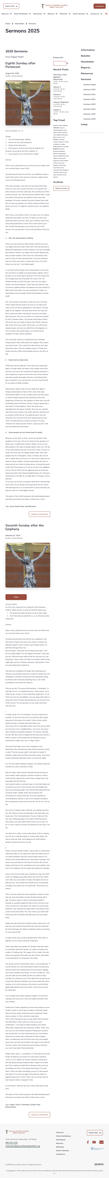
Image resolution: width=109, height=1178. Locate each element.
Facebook (88, 1142)
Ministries (63, 14)
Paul (22, 506)
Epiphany (62, 151)
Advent (56, 128)
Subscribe (59, 57)
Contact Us (95, 14)
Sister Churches (79, 14)
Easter (56, 149)
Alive (12, 506)
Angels (59, 132)
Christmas (61, 139)
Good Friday (56, 168)
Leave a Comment (39, 514)
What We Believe (21, 14)
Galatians (56, 165)
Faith (60, 156)
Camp (84, 124)
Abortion (55, 125)
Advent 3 (57, 94)
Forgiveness (62, 158)
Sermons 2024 (89, 109)
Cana (63, 137)
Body (54, 137)
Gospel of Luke (62, 172)
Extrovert (55, 156)
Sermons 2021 (89, 94)
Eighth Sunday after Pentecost (20, 65)
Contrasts (61, 142)
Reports (85, 67)
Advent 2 (57, 110)
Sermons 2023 (89, 104)
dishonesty (65, 146)
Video (16, 597)
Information (37, 14)
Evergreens (63, 153)
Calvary (59, 137)
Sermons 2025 (89, 114)
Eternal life (56, 153)
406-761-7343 (11, 1142)
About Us (5, 14)
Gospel (55, 172)
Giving (64, 165)
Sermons (86, 79)
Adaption (65, 125)
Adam (12, 1104)
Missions (51, 14)
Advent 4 (57, 87)
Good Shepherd (64, 170)
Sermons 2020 (89, 89)
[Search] (67, 63)
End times (61, 149)
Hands (65, 175)
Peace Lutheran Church (54, 6)
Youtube (94, 1142)
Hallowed (59, 175)
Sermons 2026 (89, 119)
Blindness (65, 135)
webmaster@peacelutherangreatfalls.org (22, 1146)
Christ (17, 1104)
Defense (59, 146)
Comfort (55, 142)
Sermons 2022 (89, 99)
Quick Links (9, 6)
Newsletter (87, 61)
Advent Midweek (58, 130)
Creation (62, 144)
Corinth (66, 142)
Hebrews (55, 177)
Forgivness (56, 161)
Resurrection (10, 1107)
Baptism (59, 135)
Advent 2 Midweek (61, 102)
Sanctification (30, 506)
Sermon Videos (89, 84)
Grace (54, 175)
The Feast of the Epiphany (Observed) (60, 77)
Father (64, 156)
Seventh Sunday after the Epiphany (24, 527)
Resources (87, 73)
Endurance (56, 151)
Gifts (60, 165)
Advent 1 (62, 128)
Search (106, 13)
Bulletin (85, 55)
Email (101, 1142)
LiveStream (99, 6)
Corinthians (25, 1104)
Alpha (55, 132)
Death (17, 506)
